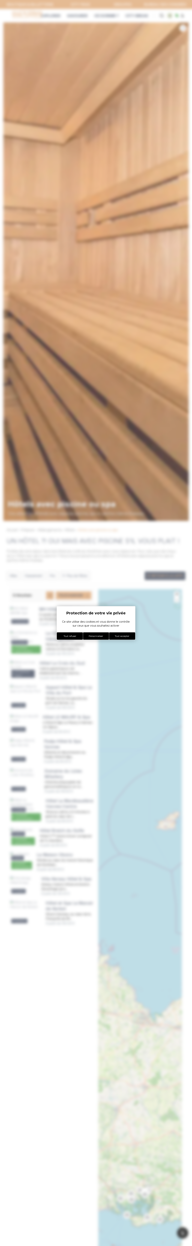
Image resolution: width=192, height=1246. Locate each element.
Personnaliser (96, 636)
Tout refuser (70, 636)
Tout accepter (122, 636)
